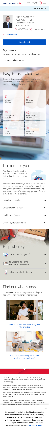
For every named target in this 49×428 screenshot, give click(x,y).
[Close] (46, 408)
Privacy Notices (35, 425)
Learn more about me (12, 60)
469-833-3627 (24, 29)
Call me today (11, 35)
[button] (24, 8)
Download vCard (38, 29)
